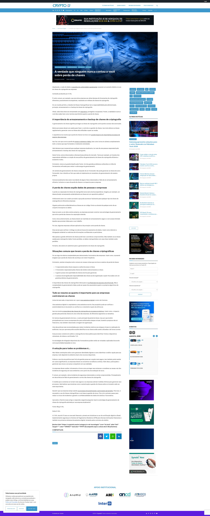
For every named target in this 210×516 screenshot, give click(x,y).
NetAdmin (149, 99)
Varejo (144, 10)
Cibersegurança (72, 67)
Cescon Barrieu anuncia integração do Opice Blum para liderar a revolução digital (147, 174)
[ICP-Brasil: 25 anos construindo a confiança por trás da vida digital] (134, 215)
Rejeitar (21, 508)
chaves (55, 443)
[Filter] (133, 332)
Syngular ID (151, 106)
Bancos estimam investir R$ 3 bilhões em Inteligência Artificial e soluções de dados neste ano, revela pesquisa (149, 184)
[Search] (157, 5)
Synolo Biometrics (141, 106)
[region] (21, 502)
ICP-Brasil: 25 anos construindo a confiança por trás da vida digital (148, 213)
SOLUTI (132, 106)
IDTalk (86, 10)
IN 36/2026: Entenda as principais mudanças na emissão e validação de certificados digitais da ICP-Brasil (148, 203)
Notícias (88, 67)
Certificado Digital (60, 67)
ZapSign (154, 109)
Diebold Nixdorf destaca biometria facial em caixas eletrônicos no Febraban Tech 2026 (148, 194)
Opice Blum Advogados (136, 102)
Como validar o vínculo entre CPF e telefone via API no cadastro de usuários (148, 155)
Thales (142, 109)
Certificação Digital (116, 10)
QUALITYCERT (148, 102)
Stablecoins (126, 10)
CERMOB (132, 92)
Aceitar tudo (31, 508)
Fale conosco (148, 5)
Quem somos (121, 5)
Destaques (81, 67)
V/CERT (148, 109)
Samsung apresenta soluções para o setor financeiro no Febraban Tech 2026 (143, 144)
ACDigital (132, 89)
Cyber (91, 10)
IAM (81, 10)
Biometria (108, 10)
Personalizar (11, 508)
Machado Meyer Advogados (137, 99)
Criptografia (69, 10)
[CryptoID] (61, 5)
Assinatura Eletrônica (98, 10)
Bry (147, 89)
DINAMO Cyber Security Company (145, 92)
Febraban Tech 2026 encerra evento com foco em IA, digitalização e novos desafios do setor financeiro (148, 165)
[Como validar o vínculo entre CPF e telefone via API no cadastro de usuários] (134, 157)
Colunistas (133, 112)
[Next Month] (157, 336)
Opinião (150, 10)
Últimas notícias (108, 5)
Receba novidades (135, 5)
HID (131, 95)
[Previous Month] (154, 336)
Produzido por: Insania (57, 513)
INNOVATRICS (137, 95)
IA (77, 10)
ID (74, 10)
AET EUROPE (141, 89)
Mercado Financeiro (134, 10)
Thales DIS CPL (134, 109)
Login (205, 1)
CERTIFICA (152, 89)
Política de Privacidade (11, 502)
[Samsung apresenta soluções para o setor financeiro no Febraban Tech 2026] (143, 129)
